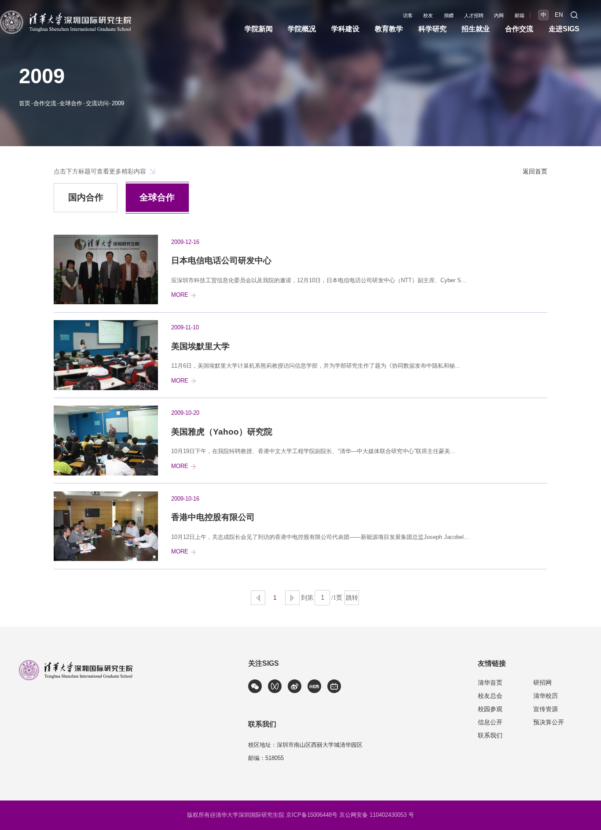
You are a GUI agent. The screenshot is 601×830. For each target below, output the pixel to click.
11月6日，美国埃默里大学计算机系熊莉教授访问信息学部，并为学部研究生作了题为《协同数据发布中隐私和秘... (315, 366)
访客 (408, 15)
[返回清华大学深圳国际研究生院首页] (65, 13)
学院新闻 (259, 29)
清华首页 (490, 682)
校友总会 (490, 695)
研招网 (542, 682)
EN (559, 15)
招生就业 (476, 29)
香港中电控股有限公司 (213, 517)
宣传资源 (545, 708)
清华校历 (545, 695)
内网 (499, 15)
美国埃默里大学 (200, 346)
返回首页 (535, 171)
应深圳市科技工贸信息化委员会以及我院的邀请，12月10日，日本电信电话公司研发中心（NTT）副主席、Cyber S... (318, 280)
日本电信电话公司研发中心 (221, 260)
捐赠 (449, 15)
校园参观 (490, 708)
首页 (24, 103)
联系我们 (490, 735)
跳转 (352, 597)
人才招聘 (474, 15)
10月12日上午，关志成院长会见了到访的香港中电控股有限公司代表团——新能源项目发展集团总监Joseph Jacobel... (320, 537)
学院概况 (302, 29)
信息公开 (490, 722)
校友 (428, 15)
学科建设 (345, 29)
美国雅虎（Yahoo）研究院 (221, 431)
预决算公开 (548, 722)
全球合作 (70, 103)
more (179, 295)
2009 (118, 103)
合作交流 (44, 103)
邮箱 (519, 15)
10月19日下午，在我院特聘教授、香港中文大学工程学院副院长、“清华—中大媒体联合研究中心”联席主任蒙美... (313, 451)
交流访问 (97, 103)
